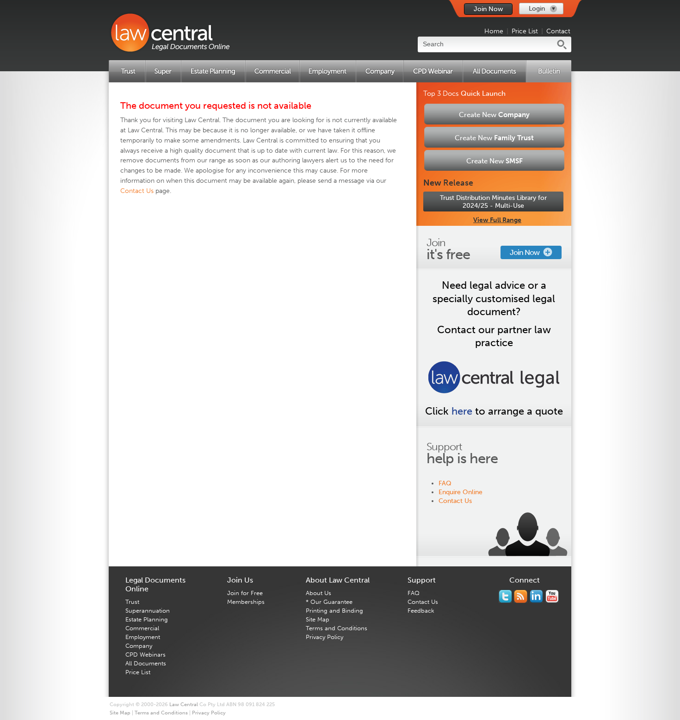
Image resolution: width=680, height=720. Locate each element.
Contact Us (455, 501)
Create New (494, 115)
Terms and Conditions (336, 628)
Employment (142, 636)
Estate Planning (146, 619)
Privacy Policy (324, 636)
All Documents (145, 663)
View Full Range (497, 220)
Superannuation (147, 610)
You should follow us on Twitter (505, 596)
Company (138, 645)
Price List (525, 31)
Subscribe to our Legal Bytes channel (552, 596)
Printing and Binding (334, 610)
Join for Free (245, 593)
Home (493, 31)
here (461, 411)
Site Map (317, 619)
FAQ (445, 483)
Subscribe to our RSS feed (520, 596)
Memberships (246, 601)
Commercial (142, 628)
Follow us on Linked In (536, 596)
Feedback (421, 610)
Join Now (488, 9)
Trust (132, 601)
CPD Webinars (145, 654)
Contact (558, 31)
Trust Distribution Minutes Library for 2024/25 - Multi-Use (493, 202)
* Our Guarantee (329, 601)
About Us (318, 593)
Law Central (183, 704)
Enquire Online (460, 492)
